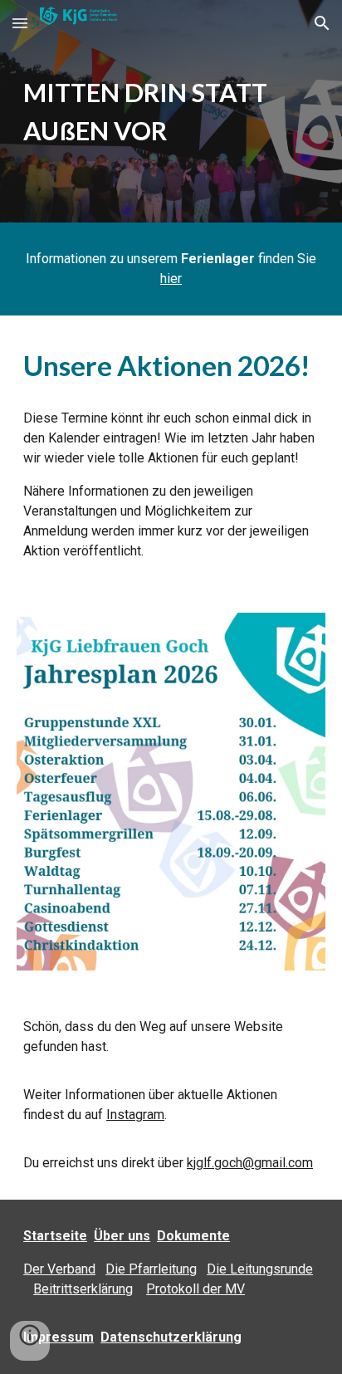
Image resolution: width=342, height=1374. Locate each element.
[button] (20, 23)
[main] (171, 111)
